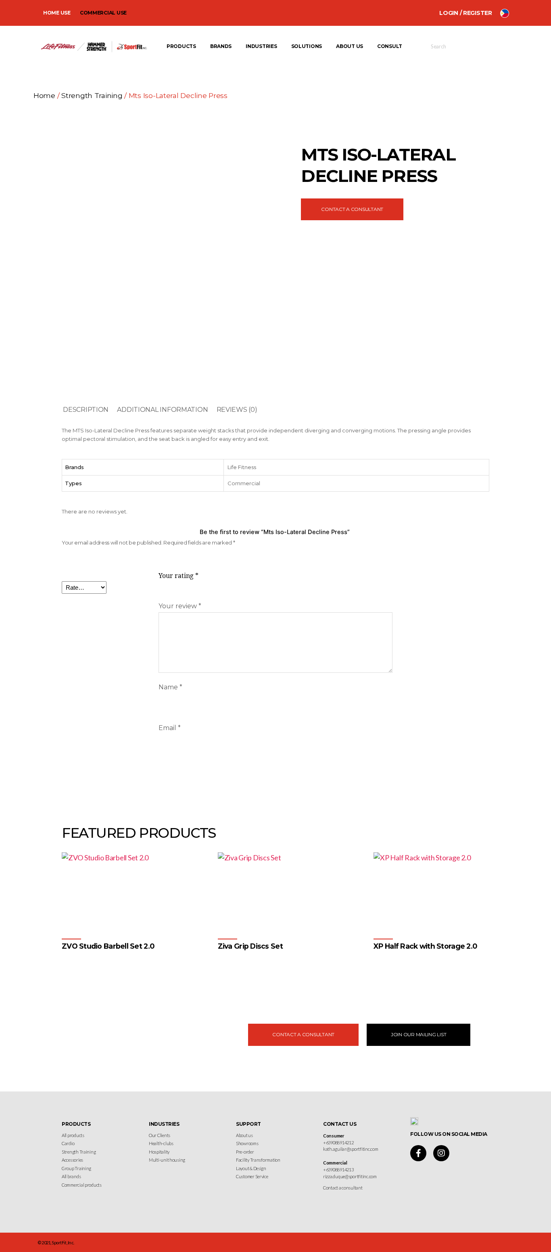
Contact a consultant (343, 1187)
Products (181, 46)
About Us (349, 46)
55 (315, 969)
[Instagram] (441, 1153)
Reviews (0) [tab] (237, 409)
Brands (221, 46)
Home (44, 95)
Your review (180, 606)
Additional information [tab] (162, 409)
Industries (261, 46)
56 (336, 969)
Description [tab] (86, 409)
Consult (389, 46)
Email (170, 728)
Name (170, 687)
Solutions (306, 46)
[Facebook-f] (418, 1153)
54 (292, 969)
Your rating (178, 576)
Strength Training (91, 95)
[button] (418, 1035)
